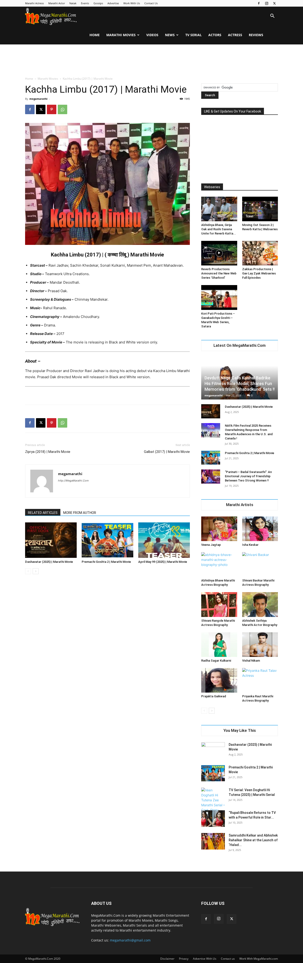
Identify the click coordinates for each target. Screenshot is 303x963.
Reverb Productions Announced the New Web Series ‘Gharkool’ (218, 273)
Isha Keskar (250, 545)
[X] (274, 3)
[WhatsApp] (62, 109)
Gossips (98, 3)
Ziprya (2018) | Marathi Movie (47, 452)
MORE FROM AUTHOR (79, 513)
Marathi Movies (121, 35)
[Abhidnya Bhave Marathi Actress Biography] (219, 564)
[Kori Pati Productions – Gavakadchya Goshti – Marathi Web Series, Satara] (219, 297)
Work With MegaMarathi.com (258, 959)
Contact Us (151, 3)
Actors (214, 35)
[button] (272, 16)
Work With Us (131, 3)
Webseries (212, 187)
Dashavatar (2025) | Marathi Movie (49, 562)
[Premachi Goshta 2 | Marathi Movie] (107, 540)
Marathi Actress (34, 3)
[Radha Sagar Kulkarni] (219, 644)
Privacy (183, 959)
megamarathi (38, 98)
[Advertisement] (151, 60)
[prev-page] (28, 571)
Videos (152, 35)
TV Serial (193, 35)
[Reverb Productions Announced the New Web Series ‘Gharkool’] (219, 253)
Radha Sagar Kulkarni (216, 660)
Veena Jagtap (211, 545)
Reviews (256, 35)
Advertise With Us (204, 959)
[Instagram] (266, 3)
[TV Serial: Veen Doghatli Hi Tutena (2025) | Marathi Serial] (213, 802)
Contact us (228, 959)
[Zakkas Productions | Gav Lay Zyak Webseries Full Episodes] (260, 253)
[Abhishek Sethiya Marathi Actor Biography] (260, 604)
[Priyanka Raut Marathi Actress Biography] (260, 680)
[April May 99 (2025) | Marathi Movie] (164, 540)
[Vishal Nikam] (260, 644)
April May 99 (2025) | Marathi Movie (162, 562)
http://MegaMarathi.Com (73, 480)
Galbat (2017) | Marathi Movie (167, 452)
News (170, 35)
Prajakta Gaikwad (213, 696)
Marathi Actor (56, 3)
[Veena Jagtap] (219, 528)
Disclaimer (167, 959)
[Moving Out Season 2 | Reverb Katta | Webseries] (260, 209)
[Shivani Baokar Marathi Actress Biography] (260, 564)
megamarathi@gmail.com (130, 940)
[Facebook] (258, 3)
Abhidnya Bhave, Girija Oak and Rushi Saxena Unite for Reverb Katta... (218, 229)
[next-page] (36, 571)
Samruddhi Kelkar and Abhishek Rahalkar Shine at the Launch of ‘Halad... (253, 840)
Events (85, 3)
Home (94, 35)
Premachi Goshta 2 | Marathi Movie (106, 562)
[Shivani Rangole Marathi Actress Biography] (219, 604)
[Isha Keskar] (260, 528)
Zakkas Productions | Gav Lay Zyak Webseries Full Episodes (259, 273)
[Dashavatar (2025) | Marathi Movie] (51, 540)
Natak (72, 3)
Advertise (113, 3)
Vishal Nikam (251, 660)
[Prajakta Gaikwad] (219, 680)
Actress (235, 35)
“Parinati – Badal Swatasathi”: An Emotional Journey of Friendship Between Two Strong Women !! (248, 476)
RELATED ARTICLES (43, 513)
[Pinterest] (51, 109)
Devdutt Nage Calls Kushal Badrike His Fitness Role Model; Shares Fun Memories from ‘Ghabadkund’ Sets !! (240, 383)
